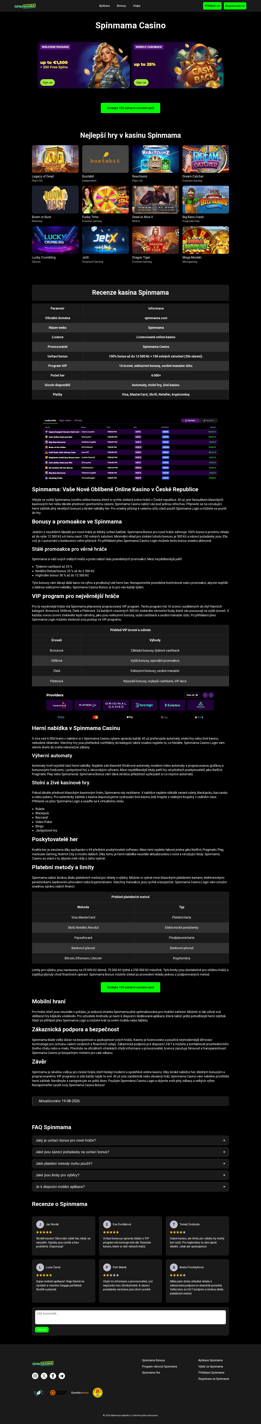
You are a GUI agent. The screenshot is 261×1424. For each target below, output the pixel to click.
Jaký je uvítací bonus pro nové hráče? (66, 1140)
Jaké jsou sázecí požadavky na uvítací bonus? (72, 1152)
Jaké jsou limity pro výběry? (57, 1175)
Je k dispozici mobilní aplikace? (60, 1187)
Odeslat (42, 1329)
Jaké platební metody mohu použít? (64, 1163)
